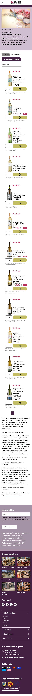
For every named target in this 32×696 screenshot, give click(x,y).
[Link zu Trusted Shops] (4, 684)
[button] (3, 2)
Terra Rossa (11, 444)
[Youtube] (15, 604)
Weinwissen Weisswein (14, 495)
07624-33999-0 (10, 650)
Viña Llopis (24, 444)
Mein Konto (6, 623)
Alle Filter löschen (15, 54)
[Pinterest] (11, 604)
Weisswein (6, 54)
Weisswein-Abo (7, 474)
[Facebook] (3, 604)
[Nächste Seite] (16, 413)
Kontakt (5, 616)
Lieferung (6, 620)
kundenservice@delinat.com (14, 657)
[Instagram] (7, 604)
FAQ (4, 618)
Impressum (6, 625)
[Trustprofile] (14, 684)
